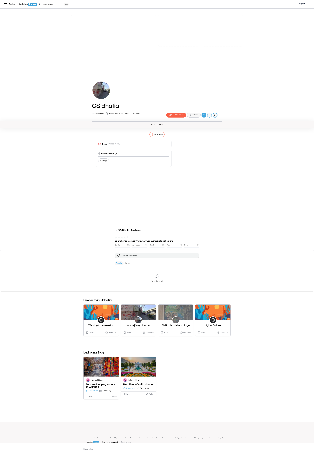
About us (133, 438)
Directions (158, 134)
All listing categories (199, 438)
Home (89, 438)
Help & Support (177, 438)
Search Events (143, 438)
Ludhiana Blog (112, 438)
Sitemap (212, 438)
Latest (128, 263)
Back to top (126, 442)
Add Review (178, 115)
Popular (119, 263)
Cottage (103, 161)
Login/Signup (222, 438)
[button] (308, 3)
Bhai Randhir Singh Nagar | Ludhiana (124, 113)
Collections (165, 438)
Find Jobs (123, 438)
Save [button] (91, 333)
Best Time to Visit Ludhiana (138, 384)
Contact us (155, 438)
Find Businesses (99, 438)
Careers (187, 438)
